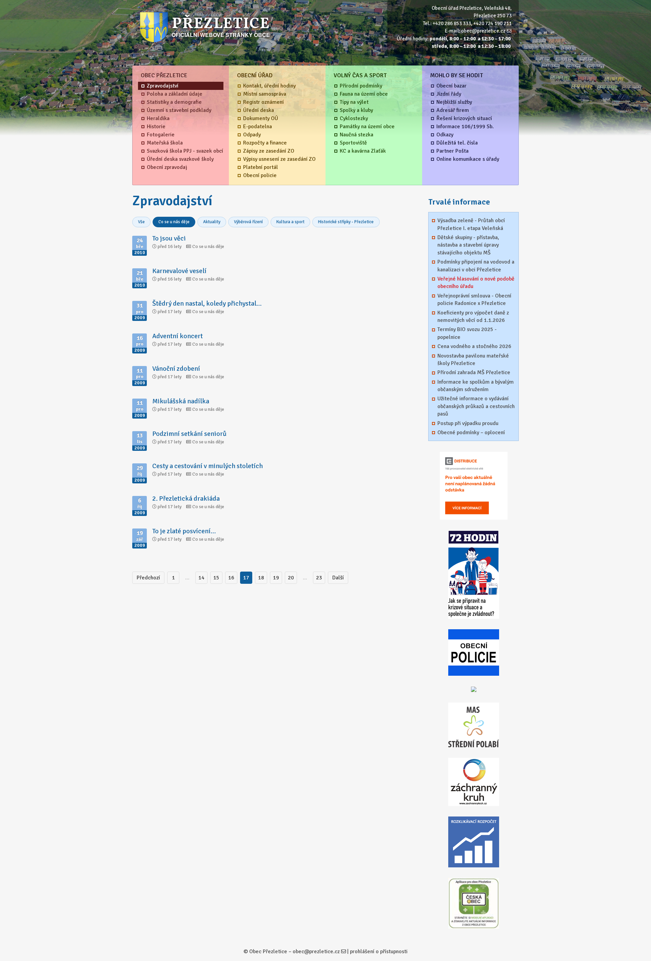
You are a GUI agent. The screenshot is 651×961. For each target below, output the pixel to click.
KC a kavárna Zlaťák (363, 151)
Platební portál (260, 167)
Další (338, 577)
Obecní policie (260, 175)
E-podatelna (257, 126)
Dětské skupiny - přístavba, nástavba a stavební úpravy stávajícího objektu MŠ (468, 245)
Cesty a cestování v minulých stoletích (207, 466)
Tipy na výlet (354, 102)
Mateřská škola (165, 142)
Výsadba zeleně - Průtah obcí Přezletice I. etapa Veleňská (471, 224)
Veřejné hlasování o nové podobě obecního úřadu (475, 282)
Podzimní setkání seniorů (189, 433)
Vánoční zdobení (176, 368)
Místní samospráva (264, 94)
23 (319, 577)
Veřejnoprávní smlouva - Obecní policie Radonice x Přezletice (474, 299)
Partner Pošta (452, 151)
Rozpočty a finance (265, 142)
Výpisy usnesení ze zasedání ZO (279, 159)
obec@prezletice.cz (483, 31)
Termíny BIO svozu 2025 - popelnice (467, 333)
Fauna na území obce (364, 94)
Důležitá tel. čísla (457, 142)
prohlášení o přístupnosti (379, 951)
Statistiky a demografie (174, 102)
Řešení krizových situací (464, 118)
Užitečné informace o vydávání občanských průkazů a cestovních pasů (476, 406)
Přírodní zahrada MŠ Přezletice (473, 372)
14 (201, 577)
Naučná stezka (356, 134)
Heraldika (158, 118)
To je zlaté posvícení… (184, 531)
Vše (141, 222)
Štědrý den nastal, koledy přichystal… (207, 303)
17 (246, 577)
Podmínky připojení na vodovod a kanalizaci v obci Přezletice (475, 265)
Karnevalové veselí (179, 271)
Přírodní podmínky (361, 85)
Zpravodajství (162, 85)
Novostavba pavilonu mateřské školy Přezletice (473, 359)
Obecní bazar (451, 85)
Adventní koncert (177, 336)
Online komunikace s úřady (467, 159)
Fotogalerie (161, 134)
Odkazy (444, 134)
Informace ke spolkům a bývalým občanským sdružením (475, 386)
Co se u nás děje (174, 222)
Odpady (252, 134)
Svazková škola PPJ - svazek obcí (185, 151)
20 (291, 577)
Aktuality (211, 222)
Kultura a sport (290, 222)
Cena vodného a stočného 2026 (474, 346)
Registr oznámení (263, 102)
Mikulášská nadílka (180, 401)
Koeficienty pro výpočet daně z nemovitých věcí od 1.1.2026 (473, 316)
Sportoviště (353, 142)
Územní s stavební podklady (179, 110)
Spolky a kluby (356, 110)
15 (216, 577)
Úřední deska (258, 110)
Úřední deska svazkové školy (180, 159)
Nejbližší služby (454, 102)
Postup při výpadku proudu (467, 423)
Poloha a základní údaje (174, 94)
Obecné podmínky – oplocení (471, 432)
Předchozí (148, 577)
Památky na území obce (367, 126)
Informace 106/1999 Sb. (465, 126)
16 (231, 577)
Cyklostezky (354, 118)
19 (276, 577)
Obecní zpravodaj (167, 167)
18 (261, 577)
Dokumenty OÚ (260, 118)
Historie (156, 126)
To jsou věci (169, 238)
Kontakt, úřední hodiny (269, 85)
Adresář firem (452, 110)
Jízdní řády (448, 94)
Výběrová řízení (248, 222)
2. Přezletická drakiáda (186, 498)
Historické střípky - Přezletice (346, 222)
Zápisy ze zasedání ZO (268, 151)
